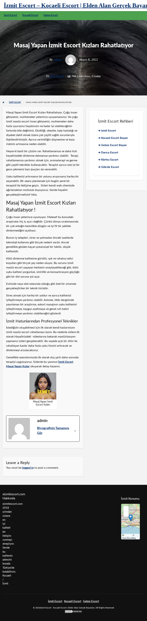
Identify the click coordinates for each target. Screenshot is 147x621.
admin (58, 59)
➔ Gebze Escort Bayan (112, 145)
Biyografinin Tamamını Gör (53, 431)
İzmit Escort (10, 15)
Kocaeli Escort (30, 15)
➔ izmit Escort (107, 130)
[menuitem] (10, 16)
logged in (28, 467)
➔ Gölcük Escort (108, 167)
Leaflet (127, 535)
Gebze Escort (50, 15)
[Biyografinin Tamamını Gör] (75, 431)
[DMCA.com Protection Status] (73, 611)
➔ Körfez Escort (108, 159)
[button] (130, 518)
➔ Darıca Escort (108, 152)
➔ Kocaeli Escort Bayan (113, 138)
